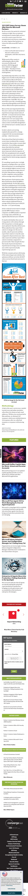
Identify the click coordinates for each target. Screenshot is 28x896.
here (6, 56)
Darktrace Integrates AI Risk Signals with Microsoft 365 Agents (13, 695)
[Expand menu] (25, 2)
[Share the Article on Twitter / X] (6, 19)
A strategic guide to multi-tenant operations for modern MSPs (12, 798)
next (23, 614)
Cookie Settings (11, 888)
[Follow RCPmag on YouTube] (20, 1)
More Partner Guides (9, 744)
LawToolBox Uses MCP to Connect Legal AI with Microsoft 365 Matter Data (14, 683)
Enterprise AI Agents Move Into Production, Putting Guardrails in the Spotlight (14, 578)
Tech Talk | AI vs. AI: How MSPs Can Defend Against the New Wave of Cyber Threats (14, 772)
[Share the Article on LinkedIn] (4, 19)
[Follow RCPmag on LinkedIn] (11, 1)
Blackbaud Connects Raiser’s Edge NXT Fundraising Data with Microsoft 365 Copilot (13, 701)
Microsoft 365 (23, 12)
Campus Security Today (14, 841)
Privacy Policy (15, 654)
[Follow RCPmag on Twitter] (13, 1)
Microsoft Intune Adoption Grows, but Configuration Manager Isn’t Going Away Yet (14, 541)
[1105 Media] (14, 828)
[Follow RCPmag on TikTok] (15, 1)
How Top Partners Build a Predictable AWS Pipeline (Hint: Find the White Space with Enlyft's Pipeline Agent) (13, 759)
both (3, 83)
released (7, 83)
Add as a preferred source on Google (15, 9)
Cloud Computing (6, 12)
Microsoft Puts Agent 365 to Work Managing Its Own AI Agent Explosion (13, 503)
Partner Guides (14, 715)
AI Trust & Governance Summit (12, 754)
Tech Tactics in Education (14, 868)
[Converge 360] (14, 823)
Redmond (14, 859)
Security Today (14, 861)
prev (3, 614)
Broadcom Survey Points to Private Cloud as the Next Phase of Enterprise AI (13, 708)
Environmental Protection (14, 846)
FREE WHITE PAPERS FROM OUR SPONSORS (14, 783)
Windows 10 (15, 12)
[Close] (21, 872)
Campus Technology (14, 843)
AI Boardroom (14, 834)
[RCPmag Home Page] (14, 4)
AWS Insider (14, 839)
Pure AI (14, 857)
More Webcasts (8, 777)
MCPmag (14, 850)
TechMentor (14, 866)
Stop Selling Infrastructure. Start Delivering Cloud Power (12, 765)
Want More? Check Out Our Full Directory (14, 630)
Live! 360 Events (14, 848)
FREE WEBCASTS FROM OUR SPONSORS (14, 750)
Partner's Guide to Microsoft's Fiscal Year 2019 (13, 740)
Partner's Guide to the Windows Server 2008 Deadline (14, 721)
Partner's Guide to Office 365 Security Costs (14, 726)
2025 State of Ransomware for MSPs (13, 788)
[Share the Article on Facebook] (2, 19)
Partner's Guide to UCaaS (10, 730)
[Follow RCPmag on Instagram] (17, 1)
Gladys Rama (6, 47)
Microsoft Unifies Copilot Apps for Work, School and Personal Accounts (14, 466)
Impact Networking (14, 622)
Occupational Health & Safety (14, 855)
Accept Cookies (11, 893)
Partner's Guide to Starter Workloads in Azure (14, 735)
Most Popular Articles (14, 678)
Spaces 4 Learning (14, 864)
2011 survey (20, 183)
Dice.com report (19, 145)
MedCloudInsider (14, 852)
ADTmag (14, 837)
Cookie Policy (9, 885)
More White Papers (9, 809)
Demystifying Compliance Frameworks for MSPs (14, 793)
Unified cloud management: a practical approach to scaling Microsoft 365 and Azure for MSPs (14, 804)
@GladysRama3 (12, 430)
